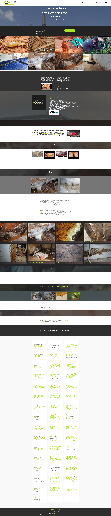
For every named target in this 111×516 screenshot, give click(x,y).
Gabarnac (57, 353)
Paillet (56, 359)
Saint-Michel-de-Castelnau (54, 459)
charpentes (65, 123)
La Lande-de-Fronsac (69, 404)
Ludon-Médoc (41, 496)
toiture (59, 319)
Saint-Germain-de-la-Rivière (70, 410)
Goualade (55, 448)
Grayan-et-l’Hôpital (53, 475)
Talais (50, 489)
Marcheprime (36, 352)
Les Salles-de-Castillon (69, 373)
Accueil (80, 2)
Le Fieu (71, 426)
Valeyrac (53, 489)
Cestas (38, 476)
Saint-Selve (35, 445)
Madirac (35, 429)
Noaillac (57, 415)
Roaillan (51, 457)
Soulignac (54, 374)
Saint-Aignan (73, 409)
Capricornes (35, 133)
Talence (37, 489)
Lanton (41, 346)
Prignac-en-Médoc (53, 480)
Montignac (59, 358)
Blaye (42, 366)
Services (83, 2)
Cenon (37, 417)
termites (37, 30)
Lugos (42, 359)
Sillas (56, 462)
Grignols (58, 448)
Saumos (67, 355)
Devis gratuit (98, 2)
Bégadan (51, 471)
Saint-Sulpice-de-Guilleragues (55, 431)
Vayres (67, 414)
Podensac (53, 383)
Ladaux (53, 354)
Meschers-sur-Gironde (73, 477)
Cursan (40, 425)
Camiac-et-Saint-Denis (69, 364)
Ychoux (74, 469)
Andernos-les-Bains (37, 345)
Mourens (51, 359)
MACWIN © (70, 513)
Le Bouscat (38, 500)
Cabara (69, 363)
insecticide (42, 212)
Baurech (35, 420)
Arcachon (35, 355)
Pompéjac (57, 455)
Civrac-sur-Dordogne (69, 366)
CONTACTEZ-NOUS (69, 31)
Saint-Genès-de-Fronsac (70, 418)
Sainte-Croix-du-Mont (53, 363)
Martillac (38, 441)
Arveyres (67, 400)
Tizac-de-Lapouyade (69, 447)
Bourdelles (54, 394)
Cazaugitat (55, 397)
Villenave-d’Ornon (39, 492)
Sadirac (35, 430)
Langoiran (56, 354)
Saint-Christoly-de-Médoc (54, 481)
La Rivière (74, 404)
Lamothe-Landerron (53, 406)
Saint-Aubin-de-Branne (69, 378)
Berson (40, 366)
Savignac (55, 435)
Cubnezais (41, 394)
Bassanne (51, 393)
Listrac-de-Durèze (53, 410)
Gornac (51, 354)
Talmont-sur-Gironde (69, 478)
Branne (67, 363)
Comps (40, 369)
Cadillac (54, 349)
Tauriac (42, 386)
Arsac (72, 343)
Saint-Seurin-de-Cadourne (56, 486)
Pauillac (51, 479)
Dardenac (70, 367)
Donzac (54, 352)
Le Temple (67, 349)
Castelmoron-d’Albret (53, 396)
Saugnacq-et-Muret (69, 469)
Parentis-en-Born (71, 467)
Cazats (53, 445)
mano (74, 466)
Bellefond (51, 349)
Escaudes (59, 446)
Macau (51, 343)
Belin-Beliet (35, 359)
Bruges (35, 500)
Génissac (74, 369)
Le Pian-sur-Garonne (53, 356)
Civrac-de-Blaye (36, 394)
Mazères (51, 455)
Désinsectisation (66, 286)
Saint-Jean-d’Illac (37, 472)
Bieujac (56, 440)
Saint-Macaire (55, 367)
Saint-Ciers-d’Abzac (73, 438)
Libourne (67, 407)
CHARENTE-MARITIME (69, 472)
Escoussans (57, 352)
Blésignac (35, 458)
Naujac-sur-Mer (52, 478)
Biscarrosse (70, 465)
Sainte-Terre (68, 384)
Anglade (35, 366)
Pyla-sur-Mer (38, 356)
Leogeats (57, 450)
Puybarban (58, 416)
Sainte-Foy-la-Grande (72, 457)
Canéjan (35, 476)
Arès (41, 345)
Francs (67, 425)
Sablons (71, 434)
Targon (57, 374)
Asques (70, 400)
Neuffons (53, 415)
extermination (58, 302)
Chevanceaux (73, 482)
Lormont (35, 465)
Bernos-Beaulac (52, 440)
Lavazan (51, 450)
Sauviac (51, 462)
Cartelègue (37, 369)
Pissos (76, 467)
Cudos (56, 446)
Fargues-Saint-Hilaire (37, 426)
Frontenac (54, 353)
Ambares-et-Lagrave (37, 448)
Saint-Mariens (36, 404)
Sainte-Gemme (52, 420)
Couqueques (58, 472)
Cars (34, 369)
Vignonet (69, 397)
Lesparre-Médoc (58, 477)
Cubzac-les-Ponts (37, 395)
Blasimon (51, 394)
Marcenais (35, 397)
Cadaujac (43, 438)
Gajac (57, 447)
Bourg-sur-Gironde (37, 367)
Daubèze (52, 400)
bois (43, 211)
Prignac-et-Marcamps (37, 374)
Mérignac (38, 468)
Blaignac (57, 393)
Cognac (76, 489)
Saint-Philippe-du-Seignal (70, 458)
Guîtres (71, 425)
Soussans (70, 355)
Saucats (39, 445)
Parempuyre (35, 497)
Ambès (42, 448)
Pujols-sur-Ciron (52, 385)
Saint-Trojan (36, 386)
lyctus (47, 30)
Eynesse (70, 450)
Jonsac (72, 481)
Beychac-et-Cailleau (37, 449)
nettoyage (42, 321)
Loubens (57, 410)
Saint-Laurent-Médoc (69, 354)
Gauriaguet (35, 396)
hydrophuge (51, 321)
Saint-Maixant (52, 368)
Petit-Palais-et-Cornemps (70, 431)
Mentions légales (54, 509)
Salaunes (74, 354)
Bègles (35, 489)
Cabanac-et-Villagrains (37, 438)
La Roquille (73, 450)
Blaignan (54, 471)
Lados (54, 405)
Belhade (67, 465)
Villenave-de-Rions (53, 376)
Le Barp (39, 359)
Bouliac (35, 417)
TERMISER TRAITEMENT (54, 513)
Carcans (72, 344)
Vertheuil (51, 491)
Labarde (67, 347)
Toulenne (59, 462)
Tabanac (39, 460)
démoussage (61, 313)
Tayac (67, 446)
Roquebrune (54, 417)
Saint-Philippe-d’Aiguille (70, 393)
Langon (54, 449)
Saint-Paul (35, 383)
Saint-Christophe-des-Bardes (70, 437)
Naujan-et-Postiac (69, 375)
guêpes (68, 302)
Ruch (57, 417)
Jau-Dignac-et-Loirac (53, 476)
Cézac (35, 393)
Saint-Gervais (42, 400)
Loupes (42, 428)
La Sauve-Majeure (36, 459)
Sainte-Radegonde (69, 383)
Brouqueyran (52, 395)
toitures (54, 313)
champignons (58, 134)
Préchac (51, 456)
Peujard (35, 398)
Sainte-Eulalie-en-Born (69, 468)
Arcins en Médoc (68, 343)
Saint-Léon (35, 460)
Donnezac (41, 395)
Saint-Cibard (68, 438)
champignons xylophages (56, 30)
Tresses (38, 434)
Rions (58, 359)
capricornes (40, 30)
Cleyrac (58, 397)
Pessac (40, 476)
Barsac (57, 379)
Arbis (50, 348)
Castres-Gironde (36, 439)
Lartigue (57, 449)
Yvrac (41, 465)
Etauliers (43, 369)
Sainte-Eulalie (38, 450)
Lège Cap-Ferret (36, 347)
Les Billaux (67, 406)
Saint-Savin (35, 405)
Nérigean (73, 375)
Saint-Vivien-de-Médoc (53, 487)
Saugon (39, 407)
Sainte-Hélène (68, 353)
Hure (52, 404)
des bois (59, 123)
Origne (51, 383)
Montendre (69, 482)
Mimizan (74, 465)
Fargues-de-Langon (53, 447)
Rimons (51, 417)
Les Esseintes (52, 409)
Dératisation (55, 288)
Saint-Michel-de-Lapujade (54, 429)
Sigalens (51, 436)
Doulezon (73, 367)
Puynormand (68, 434)
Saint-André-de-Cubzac (38, 399)
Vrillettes (62, 132)
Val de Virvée (38, 387)
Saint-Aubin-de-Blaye (37, 377)
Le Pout (35, 427)
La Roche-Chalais (68, 490)
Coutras (67, 424)
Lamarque (73, 347)
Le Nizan (54, 450)
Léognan (35, 441)
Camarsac (41, 420)
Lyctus (38, 133)
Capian (60, 349)
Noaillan (54, 455)
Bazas (53, 439)
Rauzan (70, 377)
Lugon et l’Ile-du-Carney (70, 408)
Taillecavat (57, 436)
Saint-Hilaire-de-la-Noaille (54, 425)
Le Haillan (35, 468)
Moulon (75, 374)
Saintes (67, 475)
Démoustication (58, 286)
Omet (53, 359)
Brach (70, 344)
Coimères (51, 398)
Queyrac (57, 480)
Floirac (40, 417)
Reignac (35, 375)
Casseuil (58, 395)
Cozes (73, 476)
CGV (59, 509)
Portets (57, 383)
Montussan (38, 465)
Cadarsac (73, 400)
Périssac (67, 417)
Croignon (37, 425)
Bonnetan (38, 420)
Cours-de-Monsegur (53, 399)
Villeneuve (42, 387)
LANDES (67, 461)
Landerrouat (59, 406)
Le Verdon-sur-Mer (53, 477)
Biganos (38, 346)
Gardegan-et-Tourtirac (69, 369)
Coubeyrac (74, 366)
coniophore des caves (51, 203)
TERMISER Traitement (43, 302)
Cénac (39, 424)
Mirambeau (70, 480)
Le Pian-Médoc (36, 496)
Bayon (38, 366)
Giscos (53, 448)
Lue (72, 466)
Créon (34, 425)
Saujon (72, 475)
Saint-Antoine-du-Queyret (54, 418)
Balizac (54, 379)
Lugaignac (75, 373)
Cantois (57, 349)
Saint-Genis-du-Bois (56, 364)
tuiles (66, 320)
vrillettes (44, 30)
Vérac (69, 414)
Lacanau (70, 347)
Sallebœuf (35, 434)
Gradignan (35, 479)
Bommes (53, 441)
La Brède (38, 440)
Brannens (58, 394)
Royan (69, 475)
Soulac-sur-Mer (58, 488)
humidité (58, 276)
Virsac (35, 408)
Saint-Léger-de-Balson (53, 386)
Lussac (70, 429)
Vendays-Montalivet (53, 490)
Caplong (67, 450)
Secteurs (88, 2)
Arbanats (51, 379)
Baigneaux (53, 348)
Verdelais (51, 375)
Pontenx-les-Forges (69, 470)
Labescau (51, 449)
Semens (51, 374)
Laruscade (42, 396)
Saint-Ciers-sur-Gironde (41, 379)
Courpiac (51, 352)
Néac (70, 430)
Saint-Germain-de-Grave (54, 365)
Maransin (73, 429)
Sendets (54, 462)
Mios (39, 352)
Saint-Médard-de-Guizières (70, 441)
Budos (59, 379)
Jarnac (73, 490)
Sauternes (54, 461)
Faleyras (51, 353)
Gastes (67, 466)
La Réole (51, 405)
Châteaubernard (68, 489)
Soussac (54, 436)
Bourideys (56, 441)
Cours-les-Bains (52, 446)
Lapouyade (67, 426)
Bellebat (59, 348)
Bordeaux (35, 414)
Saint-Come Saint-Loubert (54, 458)
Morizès (51, 415)
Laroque (51, 355)
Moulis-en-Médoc (68, 352)
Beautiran (43, 437)
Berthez (54, 393)
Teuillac (35, 387)
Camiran (55, 395)
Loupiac (54, 357)
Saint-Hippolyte (74, 387)
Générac (39, 396)
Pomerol (67, 409)
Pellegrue (51, 416)
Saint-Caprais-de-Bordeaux (38, 431)
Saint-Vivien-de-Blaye (37, 406)
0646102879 (105, 2)
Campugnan (40, 368)
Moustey (67, 467)
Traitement (49, 313)
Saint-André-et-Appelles (70, 455)
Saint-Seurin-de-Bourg (37, 384)
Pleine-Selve (36, 373)
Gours (69, 425)
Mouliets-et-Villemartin (69, 374)
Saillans (70, 409)
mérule (49, 30)
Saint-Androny (36, 376)
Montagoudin (59, 414)
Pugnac (42, 374)
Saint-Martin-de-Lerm (53, 427)
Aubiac (51, 439)
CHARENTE (67, 486)
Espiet (67, 368)
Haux (38, 458)
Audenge (35, 346)
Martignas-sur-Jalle (37, 471)
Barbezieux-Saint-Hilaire (70, 488)
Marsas (38, 397)
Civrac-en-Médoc (52, 472)
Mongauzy (51, 414)
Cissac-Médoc (58, 471)
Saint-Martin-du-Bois (72, 440)
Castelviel (58, 396)
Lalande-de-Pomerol (69, 405)
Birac (50, 441)
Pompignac (38, 429)
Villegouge (72, 414)
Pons (66, 482)
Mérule (33, 191)
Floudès (59, 400)
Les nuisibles (93, 2)
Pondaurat (54, 416)
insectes (53, 134)
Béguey (56, 348)
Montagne (67, 430)
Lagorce (74, 425)
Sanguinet (75, 468)
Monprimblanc (54, 358)
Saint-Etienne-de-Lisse (69, 385)
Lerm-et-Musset (52, 451)
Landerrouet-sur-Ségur (53, 407)
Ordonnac (56, 478)
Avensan (67, 344)
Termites (59, 132)
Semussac (67, 477)
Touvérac (72, 489)
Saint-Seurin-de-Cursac (38, 385)
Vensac (57, 490)
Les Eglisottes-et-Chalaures (70, 428)
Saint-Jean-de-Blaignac (70, 388)
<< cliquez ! (58, 86)
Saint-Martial (52, 369)
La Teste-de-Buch (40, 355)
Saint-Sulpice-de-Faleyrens (70, 395)
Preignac (51, 384)
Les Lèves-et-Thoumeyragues (70, 451)
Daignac (67, 367)
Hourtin (69, 346)
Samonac (39, 386)
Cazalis (51, 445)
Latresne (42, 426)
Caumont (51, 397)
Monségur (54, 414)
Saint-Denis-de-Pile (69, 439)
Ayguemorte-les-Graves (37, 437)
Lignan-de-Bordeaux (37, 428)
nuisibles (58, 29)
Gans (50, 448)
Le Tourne (41, 459)
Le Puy (51, 408)
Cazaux (35, 356)
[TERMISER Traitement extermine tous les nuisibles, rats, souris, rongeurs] (36, 295)
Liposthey (69, 466)
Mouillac (75, 408)
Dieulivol (56, 400)
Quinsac (41, 429)
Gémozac (74, 481)
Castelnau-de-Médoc (69, 345)
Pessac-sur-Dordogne (69, 376)
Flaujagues (70, 368)
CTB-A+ (57, 109)
